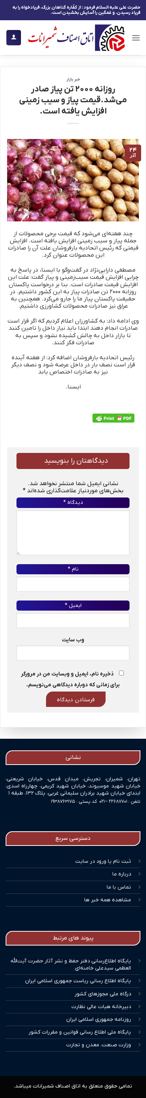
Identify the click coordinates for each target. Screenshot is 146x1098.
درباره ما (121, 874)
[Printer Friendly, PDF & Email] (113, 418)
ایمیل (73, 605)
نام (73, 569)
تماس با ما (119, 887)
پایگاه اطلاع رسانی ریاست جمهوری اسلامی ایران (78, 980)
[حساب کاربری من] (13, 37)
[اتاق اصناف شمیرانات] (76, 37)
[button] (135, 37)
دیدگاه (73, 502)
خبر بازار (73, 79)
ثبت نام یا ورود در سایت (103, 861)
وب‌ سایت (73, 640)
